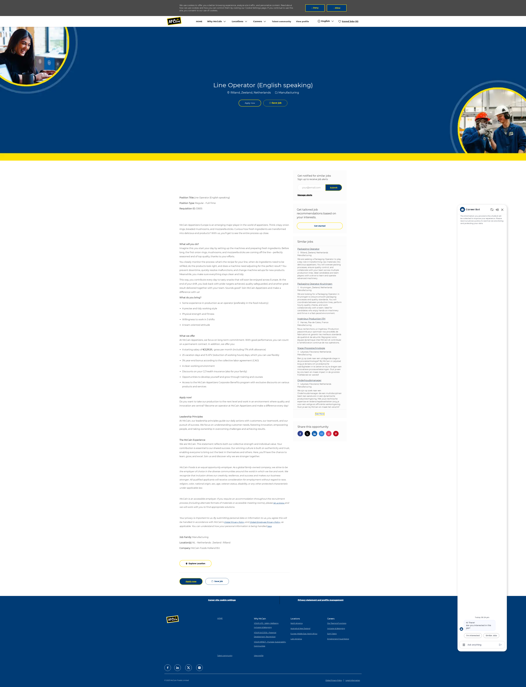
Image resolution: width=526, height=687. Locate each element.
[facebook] (167, 667)
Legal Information (352, 680)
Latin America (296, 639)
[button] (250, 103)
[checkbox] (275, 103)
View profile (302, 21)
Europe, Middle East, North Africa (304, 634)
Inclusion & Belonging (336, 628)
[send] (500, 644)
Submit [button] (333, 187)
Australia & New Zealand (300, 628)
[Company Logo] (176, 21)
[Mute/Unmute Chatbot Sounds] (497, 210)
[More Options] (464, 644)
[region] (482, 426)
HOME (199, 21)
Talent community (281, 21)
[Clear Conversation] (492, 209)
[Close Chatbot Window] (502, 210)
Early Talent (332, 634)
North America (297, 623)
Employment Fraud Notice (338, 639)
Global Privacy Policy (333, 680)
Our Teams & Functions (336, 623)
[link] (305, 195)
